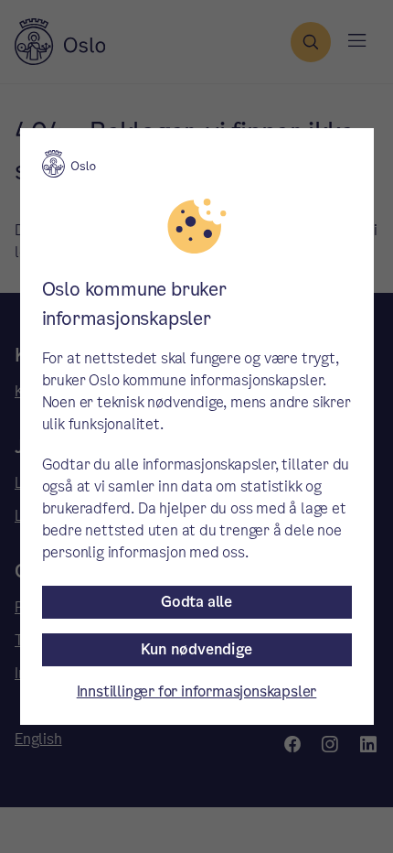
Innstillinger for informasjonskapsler (197, 691)
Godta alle (196, 601)
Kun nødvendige (196, 649)
